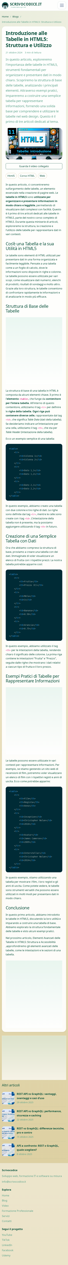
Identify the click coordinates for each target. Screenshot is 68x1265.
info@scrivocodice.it (14, 1181)
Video (5, 1205)
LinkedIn (7, 1245)
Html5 (11, 176)
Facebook (7, 1250)
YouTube (7, 1235)
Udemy (6, 1255)
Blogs (15, 16)
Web (42, 176)
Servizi (6, 1216)
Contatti (7, 1221)
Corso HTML (27, 176)
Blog (4, 1200)
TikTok (6, 1240)
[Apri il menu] (62, 5)
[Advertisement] (34, 351)
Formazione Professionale (17, 1211)
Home (5, 16)
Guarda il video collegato (34, 166)
